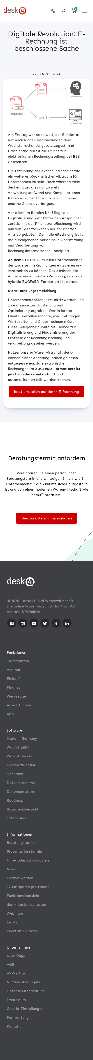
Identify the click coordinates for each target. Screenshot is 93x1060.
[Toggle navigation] (84, 11)
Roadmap (15, 800)
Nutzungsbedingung (24, 982)
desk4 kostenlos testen (26, 904)
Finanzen (15, 687)
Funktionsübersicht (23, 896)
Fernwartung (18, 1017)
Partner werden (20, 878)
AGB (10, 964)
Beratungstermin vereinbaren (46, 518)
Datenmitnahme (21, 783)
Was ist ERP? (18, 747)
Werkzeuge (16, 696)
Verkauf (13, 670)
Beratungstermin (21, 842)
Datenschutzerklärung (26, 991)
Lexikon (14, 922)
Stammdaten (18, 661)
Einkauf (13, 678)
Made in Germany (22, 738)
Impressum (16, 1000)
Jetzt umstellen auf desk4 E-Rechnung (46, 391)
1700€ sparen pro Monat (28, 887)
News (11, 869)
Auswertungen (19, 705)
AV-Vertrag (16, 973)
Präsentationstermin (24, 851)
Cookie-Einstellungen (25, 1008)
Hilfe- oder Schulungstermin (30, 860)
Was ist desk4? (20, 756)
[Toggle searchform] (63, 10)
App (10, 714)
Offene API (16, 818)
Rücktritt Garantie (22, 931)
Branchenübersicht (23, 809)
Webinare (15, 913)
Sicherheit (15, 774)
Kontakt (14, 1026)
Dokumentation (20, 791)
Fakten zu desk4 (21, 765)
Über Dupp (16, 955)
